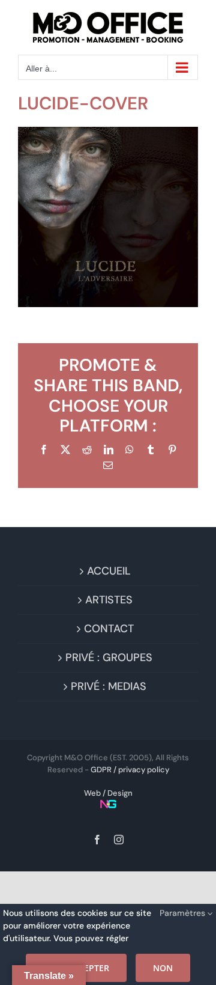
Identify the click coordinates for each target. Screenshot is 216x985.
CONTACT (109, 628)
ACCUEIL (109, 571)
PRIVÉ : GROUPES (108, 657)
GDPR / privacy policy (130, 769)
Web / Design (108, 793)
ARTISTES (109, 600)
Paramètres (184, 912)
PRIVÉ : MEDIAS (108, 686)
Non (163, 968)
